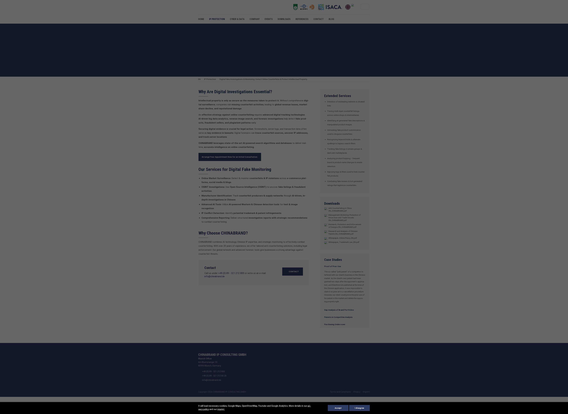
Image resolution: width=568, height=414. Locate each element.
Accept (338, 408)
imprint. (221, 409)
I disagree (359, 408)
